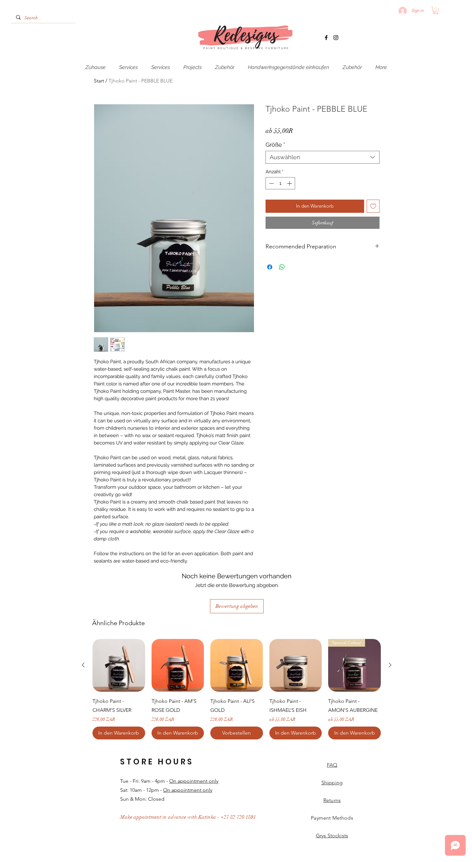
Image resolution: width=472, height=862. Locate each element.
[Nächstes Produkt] (390, 665)
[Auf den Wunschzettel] (373, 206)
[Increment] (290, 183)
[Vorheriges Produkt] (83, 665)
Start (99, 81)
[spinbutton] (280, 183)
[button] (435, 10)
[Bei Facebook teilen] (270, 267)
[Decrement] (271, 183)
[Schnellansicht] (118, 665)
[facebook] (326, 37)
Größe (275, 144)
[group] (236, 689)
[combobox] (323, 157)
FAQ (332, 765)
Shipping (332, 783)
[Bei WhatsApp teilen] (282, 267)
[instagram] (336, 37)
